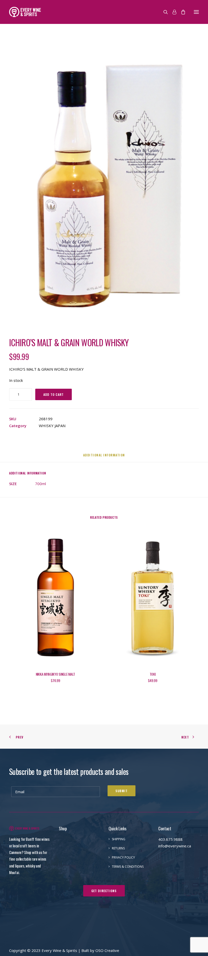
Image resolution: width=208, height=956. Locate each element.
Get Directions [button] (104, 891)
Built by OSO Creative (100, 950)
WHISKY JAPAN (52, 425)
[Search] (163, 12)
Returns (118, 848)
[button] (196, 12)
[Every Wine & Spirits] (25, 12)
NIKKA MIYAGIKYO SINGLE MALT (55, 674)
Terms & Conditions (128, 866)
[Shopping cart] (180, 12)
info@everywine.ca (174, 845)
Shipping (118, 839)
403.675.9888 (170, 839)
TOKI (153, 674)
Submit (121, 791)
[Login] (172, 12)
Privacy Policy (123, 857)
